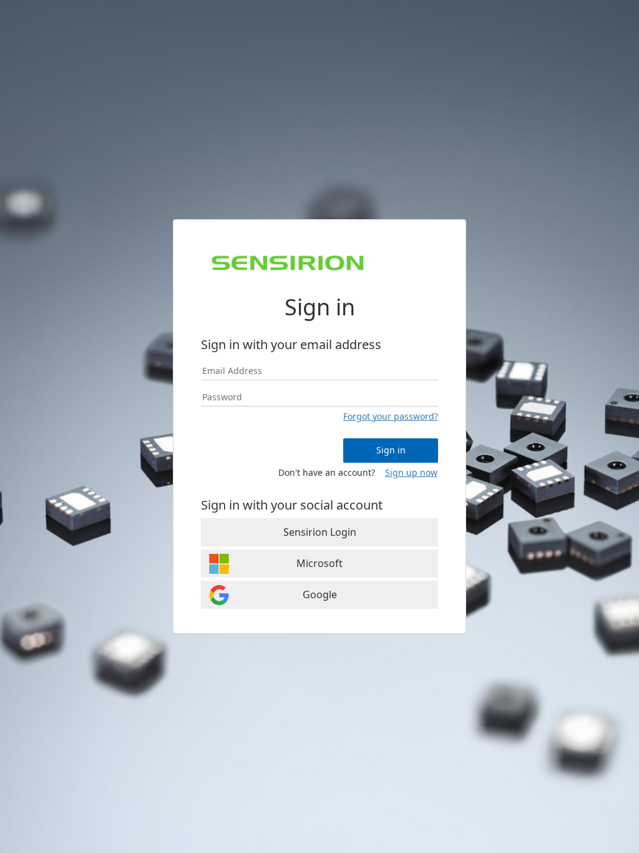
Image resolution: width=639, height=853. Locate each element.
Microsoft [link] (319, 563)
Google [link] (320, 594)
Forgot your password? (390, 416)
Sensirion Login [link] (319, 532)
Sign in (391, 450)
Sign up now (411, 472)
